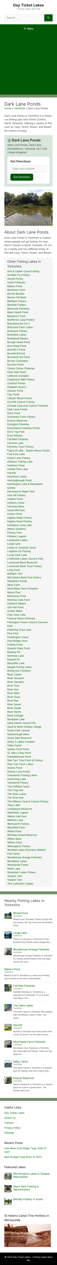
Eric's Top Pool (15, 431)
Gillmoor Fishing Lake (20, 461)
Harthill (11, 472)
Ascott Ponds (15, 278)
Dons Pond (13, 413)
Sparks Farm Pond (18, 749)
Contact (9, 1122)
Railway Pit (13, 652)
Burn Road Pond (16, 346)
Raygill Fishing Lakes (19, 667)
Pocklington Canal (17, 637)
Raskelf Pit (13, 659)
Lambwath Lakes (17, 540)
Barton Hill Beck (16, 297)
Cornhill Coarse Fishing (20, 401)
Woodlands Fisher (17, 864)
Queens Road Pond (18, 648)
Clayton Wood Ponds (19, 398)
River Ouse (13, 696)
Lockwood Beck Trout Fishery (24, 566)
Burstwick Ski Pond (18, 357)
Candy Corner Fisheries (21, 368)
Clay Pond (13, 394)
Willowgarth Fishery (18, 846)
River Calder (14, 674)
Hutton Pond (14, 513)
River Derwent (15, 678)
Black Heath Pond (17, 312)
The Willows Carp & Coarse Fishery (27, 801)
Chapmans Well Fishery (21, 379)
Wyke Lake (13, 868)
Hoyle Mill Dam (16, 510)
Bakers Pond (14, 286)
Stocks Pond (14, 767)
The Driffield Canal (18, 786)
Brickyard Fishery (17, 331)
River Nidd (13, 693)
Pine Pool (12, 633)
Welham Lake (15, 820)
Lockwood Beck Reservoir (22, 562)
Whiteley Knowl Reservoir (22, 835)
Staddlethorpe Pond (19, 756)
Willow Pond (14, 842)
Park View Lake (16, 614)
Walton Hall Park (17, 816)
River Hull (12, 689)
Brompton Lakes (16, 334)
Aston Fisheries (16, 282)
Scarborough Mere (18, 734)
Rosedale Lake (16, 719)
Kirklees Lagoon (16, 536)
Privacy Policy (12, 1127)
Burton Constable (17, 360)
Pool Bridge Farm (17, 640)
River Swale (14, 708)
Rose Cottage (15, 715)
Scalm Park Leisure (18, 730)
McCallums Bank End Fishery (24, 577)
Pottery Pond (15, 644)
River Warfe (14, 711)
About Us (9, 1117)
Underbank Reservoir (19, 808)
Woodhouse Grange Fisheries (24, 857)
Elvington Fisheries (18, 424)
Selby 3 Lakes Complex (21, 741)
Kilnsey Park (14, 532)
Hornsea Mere (15, 506)
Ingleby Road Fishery (19, 517)
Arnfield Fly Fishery (18, 274)
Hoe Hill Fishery (16, 495)
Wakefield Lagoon (17, 812)
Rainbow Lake (15, 655)
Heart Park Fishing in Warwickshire (26, 1188)
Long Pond (13, 570)
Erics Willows (15, 435)
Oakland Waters (16, 603)
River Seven (14, 704)
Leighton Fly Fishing (19, 551)
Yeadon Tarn (14, 876)
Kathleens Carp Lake (19, 525)
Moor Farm (13, 584)
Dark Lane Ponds (17, 409)
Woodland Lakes (17, 861)
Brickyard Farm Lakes (20, 327)
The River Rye (15, 797)
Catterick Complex (18, 375)
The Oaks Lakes (16, 794)
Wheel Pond (14, 831)
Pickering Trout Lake (19, 629)
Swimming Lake (16, 779)
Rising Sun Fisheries (19, 670)
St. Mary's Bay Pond (19, 752)
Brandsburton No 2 (18, 323)
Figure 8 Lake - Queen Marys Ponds (28, 450)
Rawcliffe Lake (16, 663)
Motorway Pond (16, 596)
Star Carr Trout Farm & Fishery (25, 760)
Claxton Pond (15, 390)
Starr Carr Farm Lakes (20, 764)
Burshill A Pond (16, 349)
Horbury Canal (15, 502)
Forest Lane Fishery (18, 458)
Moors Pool (13, 592)
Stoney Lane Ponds (18, 771)
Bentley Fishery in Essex (28, 1199)
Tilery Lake (13, 805)
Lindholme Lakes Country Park (25, 558)
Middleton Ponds (17, 581)
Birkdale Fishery (16, 304)
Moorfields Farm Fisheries (22, 588)
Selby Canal (14, 745)
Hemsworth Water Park (21, 491)
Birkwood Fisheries (18, 308)
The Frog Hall (15, 790)
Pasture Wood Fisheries (21, 618)
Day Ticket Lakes (28, 5)
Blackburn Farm (16, 316)
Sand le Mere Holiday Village (24, 726)
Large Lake (13, 543)
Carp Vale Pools (16, 372)
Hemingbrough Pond (19, 480)
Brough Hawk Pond (18, 342)
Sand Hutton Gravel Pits (21, 723)
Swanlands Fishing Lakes (22, 775)
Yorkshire (19, 108)
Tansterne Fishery (17, 782)
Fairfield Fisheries (17, 439)
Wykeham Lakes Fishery (21, 872)
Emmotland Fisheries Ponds (23, 428)
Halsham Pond (16, 465)
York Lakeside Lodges (20, 883)
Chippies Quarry (16, 387)
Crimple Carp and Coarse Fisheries (27, 405)
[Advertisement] (28, 64)
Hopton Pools (15, 499)
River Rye (12, 700)
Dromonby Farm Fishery (21, 416)
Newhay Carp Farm (18, 599)
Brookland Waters (17, 338)
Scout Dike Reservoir (19, 737)
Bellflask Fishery (16, 301)
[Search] (48, 17)
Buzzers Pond (15, 364)
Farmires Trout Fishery (20, 446)
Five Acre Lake (16, 454)
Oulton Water (15, 611)
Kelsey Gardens (16, 528)
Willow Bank (14, 838)
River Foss (13, 685)
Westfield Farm (16, 827)
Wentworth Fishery (18, 823)
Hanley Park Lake (17, 469)
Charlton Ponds (16, 383)
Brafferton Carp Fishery (21, 319)
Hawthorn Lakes (17, 476)
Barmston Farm (16, 289)
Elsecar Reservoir (17, 420)
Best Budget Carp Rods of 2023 (23, 1156)
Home (7, 108)
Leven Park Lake (17, 555)
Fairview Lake (15, 443)
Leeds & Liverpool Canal (21, 547)
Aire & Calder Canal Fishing (23, 271)
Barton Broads (15, 293)
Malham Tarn (15, 573)
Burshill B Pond (16, 353)
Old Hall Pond (15, 607)
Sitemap (9, 1132)
